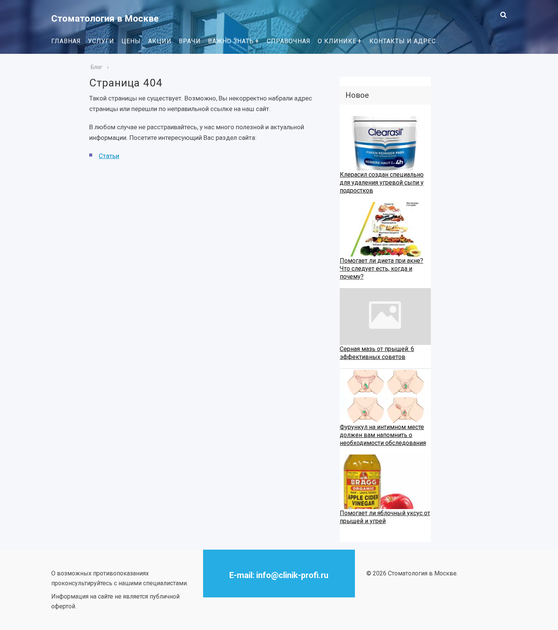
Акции (160, 41)
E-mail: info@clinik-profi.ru (278, 575)
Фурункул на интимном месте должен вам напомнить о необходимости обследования (383, 435)
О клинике (337, 41)
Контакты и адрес (402, 41)
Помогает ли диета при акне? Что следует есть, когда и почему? (381, 268)
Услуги (101, 41)
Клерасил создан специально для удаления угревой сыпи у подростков (382, 182)
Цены (131, 41)
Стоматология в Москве (105, 18)
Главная (66, 41)
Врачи (190, 41)
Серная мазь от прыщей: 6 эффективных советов (377, 352)
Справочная (289, 41)
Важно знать (231, 41)
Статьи (109, 156)
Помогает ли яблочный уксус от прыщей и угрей (385, 517)
